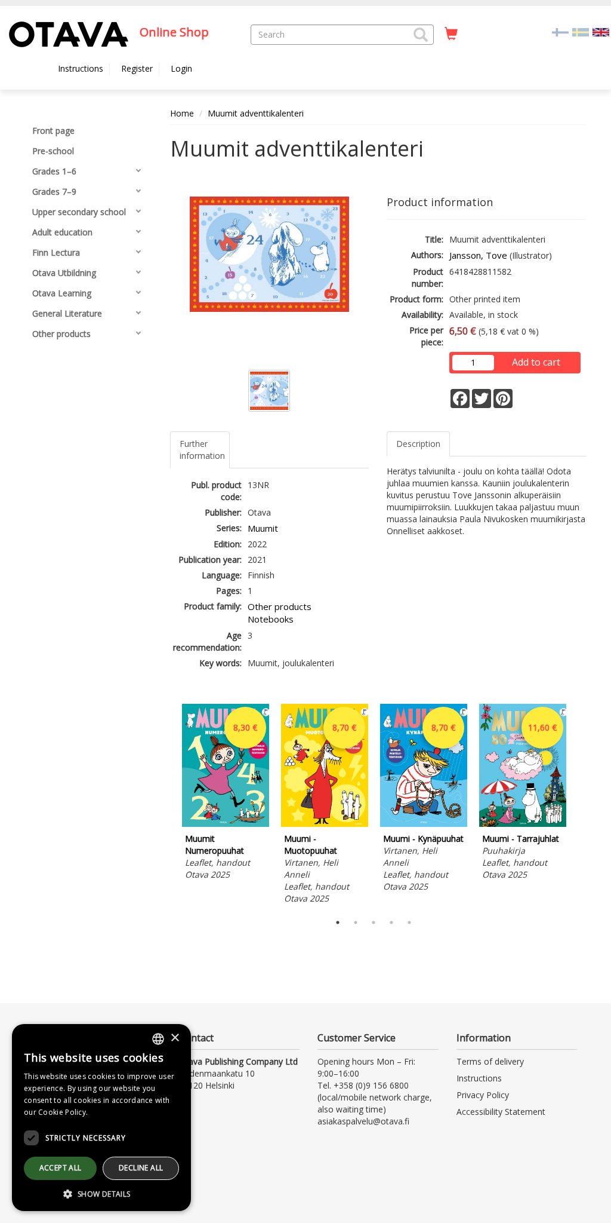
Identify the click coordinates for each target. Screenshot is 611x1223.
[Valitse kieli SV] (580, 31)
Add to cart (536, 362)
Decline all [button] (141, 1168)
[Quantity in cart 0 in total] (451, 34)
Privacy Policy (482, 1095)
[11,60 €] (522, 823)
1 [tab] (338, 922)
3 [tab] (373, 922)
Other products (279, 606)
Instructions (80, 68)
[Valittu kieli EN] (601, 31)
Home (182, 113)
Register (137, 68)
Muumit (263, 528)
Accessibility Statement (500, 1111)
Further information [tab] (202, 449)
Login (181, 68)
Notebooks (271, 619)
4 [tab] (391, 922)
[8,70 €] (324, 823)
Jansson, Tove (478, 255)
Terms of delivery (490, 1061)
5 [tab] (409, 922)
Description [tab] (418, 443)
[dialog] (101, 1117)
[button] (420, 34)
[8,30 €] (225, 823)
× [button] (174, 1038)
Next (580, 806)
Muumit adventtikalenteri (256, 113)
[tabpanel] (225, 794)
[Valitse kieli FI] (560, 31)
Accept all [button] (60, 1168)
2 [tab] (356, 922)
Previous (167, 806)
